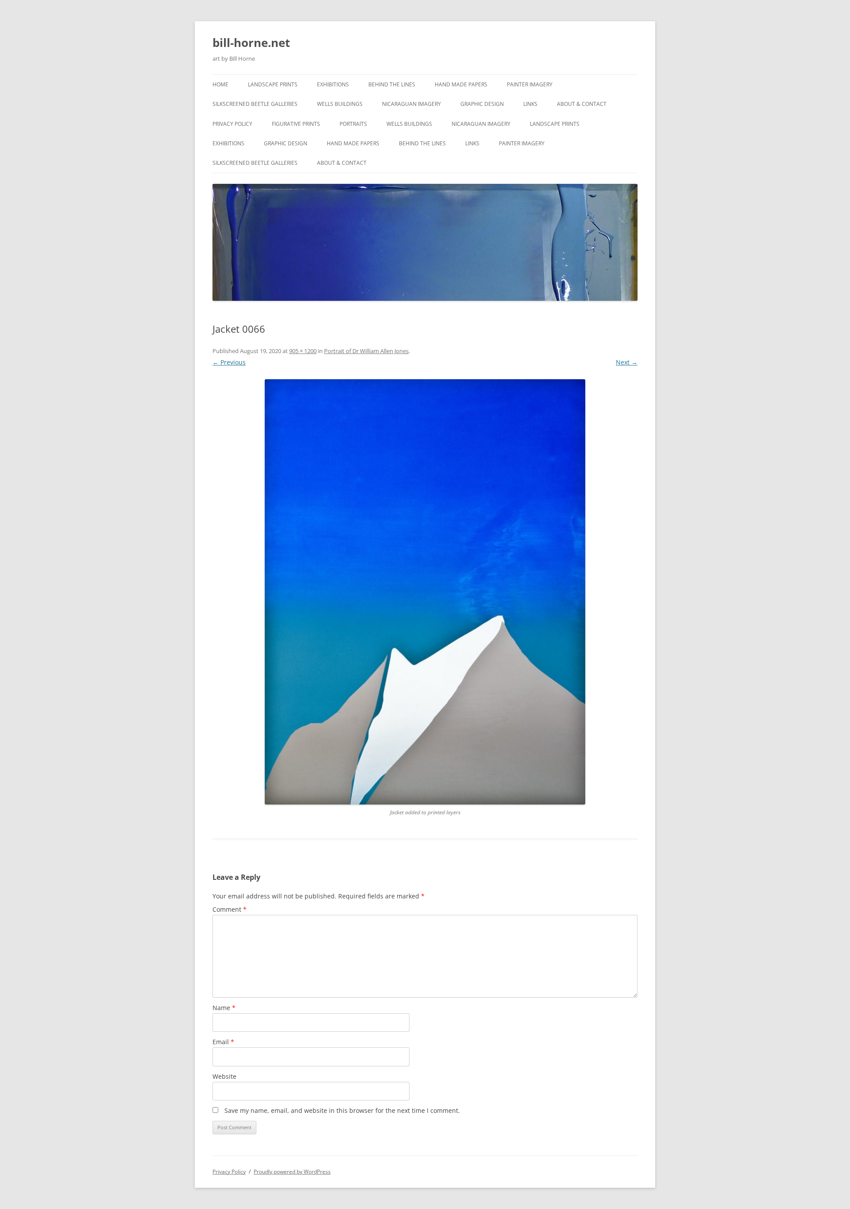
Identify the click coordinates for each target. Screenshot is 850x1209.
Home (220, 84)
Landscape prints (273, 84)
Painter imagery (529, 84)
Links (530, 104)
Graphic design (482, 104)
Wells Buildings (340, 104)
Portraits (353, 124)
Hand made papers (461, 84)
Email (223, 1042)
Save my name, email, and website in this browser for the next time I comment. (342, 1110)
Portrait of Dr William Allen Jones (366, 351)
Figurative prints (296, 124)
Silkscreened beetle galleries (255, 104)
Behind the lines (391, 84)
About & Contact (582, 104)
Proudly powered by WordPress (292, 1171)
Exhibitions (333, 84)
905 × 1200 (303, 351)
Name (224, 1007)
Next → (627, 362)
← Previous (229, 362)
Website (224, 1076)
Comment (229, 909)
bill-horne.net (251, 43)
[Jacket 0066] (425, 592)
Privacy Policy (232, 124)
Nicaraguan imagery (411, 104)
